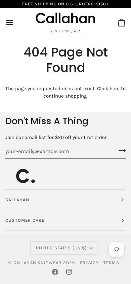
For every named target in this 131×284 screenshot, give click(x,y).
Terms (111, 262)
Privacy (89, 262)
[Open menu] (15, 22)
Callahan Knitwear (37, 262)
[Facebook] (55, 272)
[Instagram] (69, 272)
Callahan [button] (17, 199)
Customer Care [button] (24, 220)
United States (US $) (61, 247)
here (115, 88)
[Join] (120, 150)
